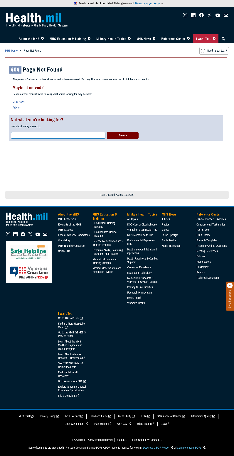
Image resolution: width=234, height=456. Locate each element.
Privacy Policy (47, 416)
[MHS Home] (29, 226)
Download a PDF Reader (156, 448)
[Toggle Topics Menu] (129, 39)
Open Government (74, 424)
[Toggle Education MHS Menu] (89, 39)
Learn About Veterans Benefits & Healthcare (70, 356)
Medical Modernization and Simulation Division (107, 270)
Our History (64, 240)
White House (144, 424)
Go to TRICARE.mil (68, 318)
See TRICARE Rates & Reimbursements (70, 365)
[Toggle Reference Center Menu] (188, 39)
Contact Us (64, 251)
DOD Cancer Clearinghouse (142, 224)
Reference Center (173, 39)
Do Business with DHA (70, 381)
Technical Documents (208, 278)
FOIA (144, 416)
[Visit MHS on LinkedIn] (193, 16)
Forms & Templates (207, 240)
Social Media (169, 240)
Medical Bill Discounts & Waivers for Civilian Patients (142, 280)
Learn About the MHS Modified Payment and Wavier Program (70, 345)
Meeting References (207, 251)
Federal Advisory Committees (74, 235)
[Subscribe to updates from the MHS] (226, 16)
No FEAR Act (72, 416)
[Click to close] (230, 285)
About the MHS (29, 39)
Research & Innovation (139, 292)
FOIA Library (203, 235)
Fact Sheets (203, 230)
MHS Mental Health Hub (140, 235)
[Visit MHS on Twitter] (209, 16)
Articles (17, 107)
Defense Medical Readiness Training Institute (108, 243)
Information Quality (201, 416)
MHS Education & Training (68, 39)
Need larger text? (217, 50)
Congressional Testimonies (210, 224)
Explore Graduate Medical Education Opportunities (72, 388)
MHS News (144, 39)
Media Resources (171, 246)
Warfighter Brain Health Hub (142, 230)
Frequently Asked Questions (211, 246)
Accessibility (124, 416)
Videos (165, 230)
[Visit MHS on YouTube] (218, 16)
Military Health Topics (111, 39)
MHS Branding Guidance (71, 246)
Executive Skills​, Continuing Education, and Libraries (108, 252)
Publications (203, 267)
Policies (200, 256)
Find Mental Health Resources (68, 374)
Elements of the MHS (69, 224)
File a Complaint (66, 396)
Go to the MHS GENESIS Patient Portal (72, 334)
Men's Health (134, 298)
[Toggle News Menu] (154, 39)
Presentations (203, 262)
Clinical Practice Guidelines (211, 219)
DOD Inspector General (168, 416)
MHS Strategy (65, 230)
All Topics (132, 219)
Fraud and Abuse (99, 416)
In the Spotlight (170, 235)
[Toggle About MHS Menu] (42, 39)
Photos (165, 224)
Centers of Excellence (139, 267)
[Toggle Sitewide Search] (223, 38)
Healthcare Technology (139, 273)
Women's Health (136, 303)
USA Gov (122, 424)
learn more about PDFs (188, 448)
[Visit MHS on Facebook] (201, 16)
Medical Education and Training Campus (105, 261)
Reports (200, 272)
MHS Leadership (67, 219)
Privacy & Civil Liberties (140, 287)
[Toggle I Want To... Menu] (214, 39)
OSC (163, 424)
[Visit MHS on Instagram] (185, 16)
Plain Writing (100, 424)
